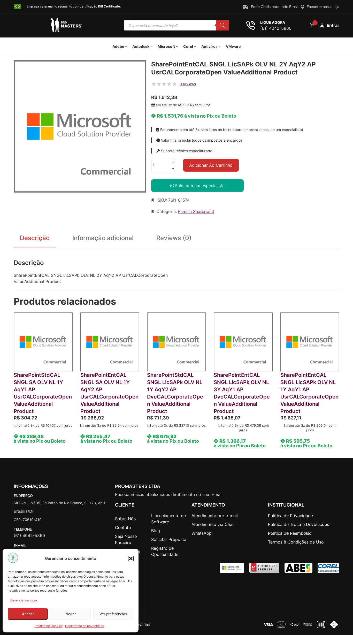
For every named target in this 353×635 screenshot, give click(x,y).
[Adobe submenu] (126, 46)
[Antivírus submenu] (219, 46)
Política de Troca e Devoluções (298, 524)
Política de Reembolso (290, 533)
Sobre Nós (125, 518)
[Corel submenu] (195, 46)
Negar (70, 614)
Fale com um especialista (199, 185)
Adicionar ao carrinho (211, 165)
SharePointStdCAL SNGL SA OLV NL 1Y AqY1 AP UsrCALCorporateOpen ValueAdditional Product (43, 393)
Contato (123, 527)
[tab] (174, 239)
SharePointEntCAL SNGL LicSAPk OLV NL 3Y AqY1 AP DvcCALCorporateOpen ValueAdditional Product (242, 393)
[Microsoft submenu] (177, 46)
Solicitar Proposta (168, 539)
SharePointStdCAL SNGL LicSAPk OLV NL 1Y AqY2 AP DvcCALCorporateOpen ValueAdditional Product (175, 393)
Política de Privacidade (290, 515)
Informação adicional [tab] (103, 238)
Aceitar (28, 614)
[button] (130, 558)
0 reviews (188, 84)
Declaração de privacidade (84, 626)
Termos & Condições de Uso (296, 542)
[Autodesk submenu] (151, 46)
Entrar (333, 25)
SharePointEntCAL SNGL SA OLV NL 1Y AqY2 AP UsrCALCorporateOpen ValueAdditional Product (109, 393)
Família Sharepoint (196, 211)
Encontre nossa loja (323, 6)
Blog (155, 530)
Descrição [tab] (35, 238)
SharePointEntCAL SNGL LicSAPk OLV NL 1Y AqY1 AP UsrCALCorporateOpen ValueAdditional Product (309, 393)
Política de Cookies (49, 626)
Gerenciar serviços (23, 600)
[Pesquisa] (222, 25)
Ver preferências (113, 614)
